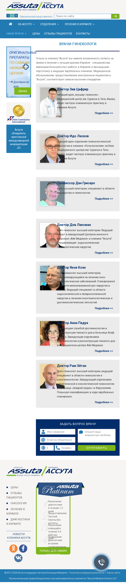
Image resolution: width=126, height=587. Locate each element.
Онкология (18, 503)
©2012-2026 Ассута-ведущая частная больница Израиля (35, 572)
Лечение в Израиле (78, 24)
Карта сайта (113, 572)
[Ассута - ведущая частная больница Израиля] (37, 7)
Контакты (83, 33)
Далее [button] (22, 91)
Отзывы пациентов (58, 33)
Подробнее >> (104, 113)
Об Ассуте (25, 24)
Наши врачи (15, 33)
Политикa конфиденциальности (86, 572)
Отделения (48, 24)
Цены (36, 33)
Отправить (96, 447)
